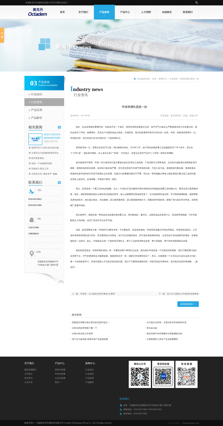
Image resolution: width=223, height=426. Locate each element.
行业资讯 (36, 102)
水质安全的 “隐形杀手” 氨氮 (44, 174)
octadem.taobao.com (190, 423)
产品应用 (36, 109)
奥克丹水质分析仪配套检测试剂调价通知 (52, 136)
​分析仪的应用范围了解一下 (84, 328)
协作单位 (28, 378)
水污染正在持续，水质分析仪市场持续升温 (166, 322)
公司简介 (28, 374)
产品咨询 (104, 12)
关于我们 (83, 12)
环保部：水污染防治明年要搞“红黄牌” (98, 294)
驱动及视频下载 (30, 370)
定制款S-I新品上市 (40, 168)
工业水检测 (60, 378)
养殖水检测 (60, 369)
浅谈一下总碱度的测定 (41, 163)
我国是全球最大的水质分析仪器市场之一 (91, 322)
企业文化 (28, 382)
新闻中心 (163, 79)
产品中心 (125, 12)
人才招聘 (146, 12)
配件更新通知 (37, 158)
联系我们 (188, 12)
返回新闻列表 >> (188, 304)
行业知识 (36, 94)
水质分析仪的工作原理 (82, 333)
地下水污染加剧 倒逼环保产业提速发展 (90, 339)
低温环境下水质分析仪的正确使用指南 (49, 147)
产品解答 (36, 117)
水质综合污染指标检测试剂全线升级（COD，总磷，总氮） (58, 153)
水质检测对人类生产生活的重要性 (162, 339)
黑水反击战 (152, 328)
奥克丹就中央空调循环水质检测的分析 (164, 333)
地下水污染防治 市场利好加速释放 (183, 294)
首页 (62, 12)
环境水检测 (60, 374)
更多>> (58, 382)
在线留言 (167, 12)
